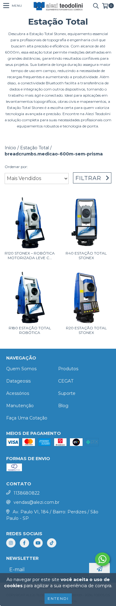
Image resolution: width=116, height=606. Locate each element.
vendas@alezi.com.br (36, 502)
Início (10, 147)
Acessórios (17, 393)
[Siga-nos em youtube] (38, 543)
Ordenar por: (16, 166)
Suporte (66, 393)
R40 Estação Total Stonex (86, 255)
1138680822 (27, 493)
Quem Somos (21, 368)
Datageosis (18, 381)
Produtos (68, 368)
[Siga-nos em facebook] (24, 543)
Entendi (58, 598)
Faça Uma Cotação (26, 418)
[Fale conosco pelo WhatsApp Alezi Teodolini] (102, 559)
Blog (63, 405)
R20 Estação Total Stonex (86, 330)
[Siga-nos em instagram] (10, 543)
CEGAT (65, 381)
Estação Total (34, 147)
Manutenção (20, 405)
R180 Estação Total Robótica (30, 330)
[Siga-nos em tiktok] (51, 543)
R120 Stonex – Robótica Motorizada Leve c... (30, 255)
